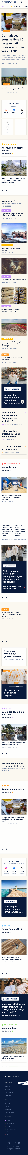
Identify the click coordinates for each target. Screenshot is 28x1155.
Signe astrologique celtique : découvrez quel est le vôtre (12, 215)
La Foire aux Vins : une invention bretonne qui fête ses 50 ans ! (11, 614)
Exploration (8, 245)
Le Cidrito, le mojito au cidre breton (12, 448)
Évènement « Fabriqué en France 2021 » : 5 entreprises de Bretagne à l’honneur (7, 530)
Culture (6, 210)
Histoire (7, 1086)
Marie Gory (11, 252)
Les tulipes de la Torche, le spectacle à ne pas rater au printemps (11, 344)
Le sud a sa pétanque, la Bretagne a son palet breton (11, 958)
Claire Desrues (13, 63)
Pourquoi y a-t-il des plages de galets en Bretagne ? (12, 1057)
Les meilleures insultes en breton (13, 280)
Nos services (9, 1103)
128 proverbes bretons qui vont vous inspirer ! (10, 434)
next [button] (27, 6)
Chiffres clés (9, 1092)
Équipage (8, 1095)
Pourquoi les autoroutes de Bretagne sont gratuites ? (9, 416)
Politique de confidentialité (13, 1148)
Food (7, 31)
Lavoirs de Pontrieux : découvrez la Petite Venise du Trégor (13, 743)
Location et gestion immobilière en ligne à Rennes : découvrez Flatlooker (20, 530)
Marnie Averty (12, 362)
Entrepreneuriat (12, 1135)
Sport (8, 1132)
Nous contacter (9, 1112)
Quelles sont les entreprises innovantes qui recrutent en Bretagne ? (11, 497)
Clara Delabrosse (21, 539)
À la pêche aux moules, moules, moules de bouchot (13, 89)
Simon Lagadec (12, 218)
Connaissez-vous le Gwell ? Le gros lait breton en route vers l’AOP (12, 43)
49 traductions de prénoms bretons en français (11, 310)
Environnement (11, 1129)
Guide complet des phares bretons (11, 249)
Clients (7, 1106)
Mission (7, 1089)
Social (9, 1143)
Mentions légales (14, 1149)
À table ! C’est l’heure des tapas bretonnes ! (13, 359)
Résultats (8, 1109)
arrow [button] (2, 191)
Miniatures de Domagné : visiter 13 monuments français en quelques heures (13, 180)
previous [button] (1, 6)
